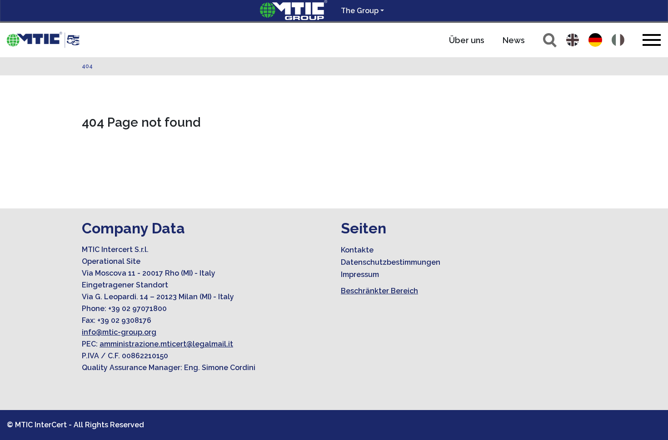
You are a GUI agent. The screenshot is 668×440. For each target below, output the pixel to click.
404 (87, 66)
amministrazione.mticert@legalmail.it (166, 344)
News (514, 40)
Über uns (466, 40)
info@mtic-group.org (119, 332)
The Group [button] (360, 10)
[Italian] (618, 40)
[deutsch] (595, 40)
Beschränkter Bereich (379, 291)
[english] (572, 40)
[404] (43, 39)
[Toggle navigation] (651, 39)
